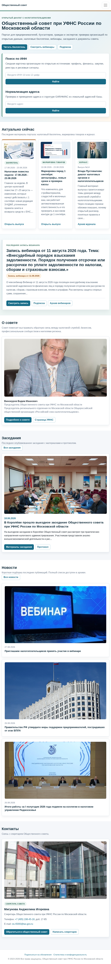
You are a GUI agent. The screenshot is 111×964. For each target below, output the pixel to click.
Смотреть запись (18, 303)
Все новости (11, 577)
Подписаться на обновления (38, 954)
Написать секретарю (65, 932)
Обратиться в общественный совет (26, 932)
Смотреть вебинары (42, 47)
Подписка (65, 47)
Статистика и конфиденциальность (70, 954)
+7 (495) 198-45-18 (25, 919)
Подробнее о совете (18, 420)
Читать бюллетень (14, 47)
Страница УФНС (44, 420)
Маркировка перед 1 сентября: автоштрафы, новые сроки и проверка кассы (53, 178)
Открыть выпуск (14, 224)
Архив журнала (87, 224)
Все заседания (12, 447)
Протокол (42, 547)
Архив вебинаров (60, 303)
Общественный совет (14, 5)
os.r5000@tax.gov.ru (22, 924)
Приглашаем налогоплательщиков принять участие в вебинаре (43, 651)
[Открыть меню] (105, 5)
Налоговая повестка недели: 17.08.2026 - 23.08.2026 (16, 175)
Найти (55, 81)
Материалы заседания (19, 547)
